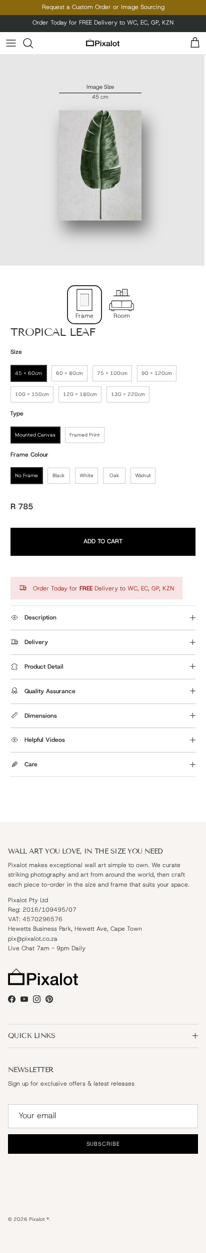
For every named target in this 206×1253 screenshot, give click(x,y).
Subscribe (103, 662)
